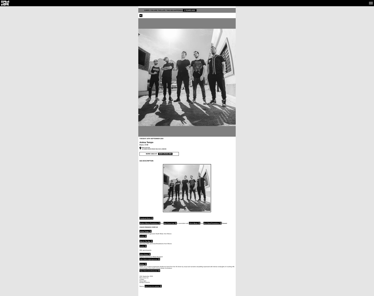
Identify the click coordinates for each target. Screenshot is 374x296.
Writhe (142, 264)
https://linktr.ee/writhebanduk (148, 271)
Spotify (142, 236)
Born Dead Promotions (211, 223)
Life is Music (193, 223)
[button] (187, 161)
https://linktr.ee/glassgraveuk (148, 259)
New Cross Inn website (152, 286)
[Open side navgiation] (371, 3)
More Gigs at (159, 154)
